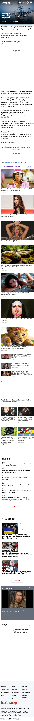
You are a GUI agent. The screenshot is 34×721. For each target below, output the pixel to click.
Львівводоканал (21, 162)
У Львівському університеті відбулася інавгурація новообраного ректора (21, 631)
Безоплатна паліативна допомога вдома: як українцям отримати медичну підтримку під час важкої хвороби (16, 499)
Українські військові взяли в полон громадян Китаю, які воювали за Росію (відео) (17, 611)
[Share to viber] (21, 51)
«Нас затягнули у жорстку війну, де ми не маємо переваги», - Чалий (16, 572)
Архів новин (26, 692)
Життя (14, 695)
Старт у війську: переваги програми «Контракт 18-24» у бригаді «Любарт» (17, 465)
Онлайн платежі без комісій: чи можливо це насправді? (14, 478)
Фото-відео (5, 692)
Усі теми (17, 580)
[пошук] (20, 2)
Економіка (15, 692)
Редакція (15, 21)
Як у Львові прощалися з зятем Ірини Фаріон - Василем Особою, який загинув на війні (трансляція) (17, 555)
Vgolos (7, 3)
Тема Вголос (5, 689)
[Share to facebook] (13, 51)
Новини (3, 686)
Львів (8, 162)
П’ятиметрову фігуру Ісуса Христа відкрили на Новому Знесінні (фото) (16, 471)
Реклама (25, 689)
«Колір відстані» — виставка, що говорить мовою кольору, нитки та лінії (16, 491)
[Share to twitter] (16, 51)
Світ (13, 698)
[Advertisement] (17, 71)
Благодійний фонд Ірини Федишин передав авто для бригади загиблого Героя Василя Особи (16, 536)
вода (13, 162)
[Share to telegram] (18, 51)
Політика (14, 689)
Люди (2, 695)
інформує (9, 42)
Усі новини (17, 507)
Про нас (24, 686)
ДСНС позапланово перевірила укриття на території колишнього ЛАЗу (17, 485)
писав (5, 132)
